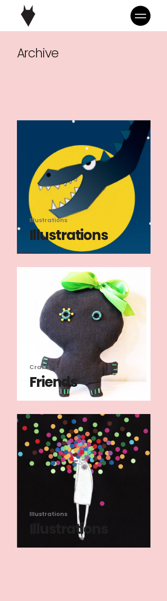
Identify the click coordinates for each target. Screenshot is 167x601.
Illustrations (48, 220)
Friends (53, 382)
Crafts (39, 367)
